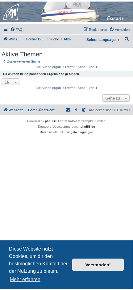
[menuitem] (16, 29)
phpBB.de (88, 126)
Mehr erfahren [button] (25, 279)
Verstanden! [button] (98, 264)
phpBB (50, 121)
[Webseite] (66, 12)
